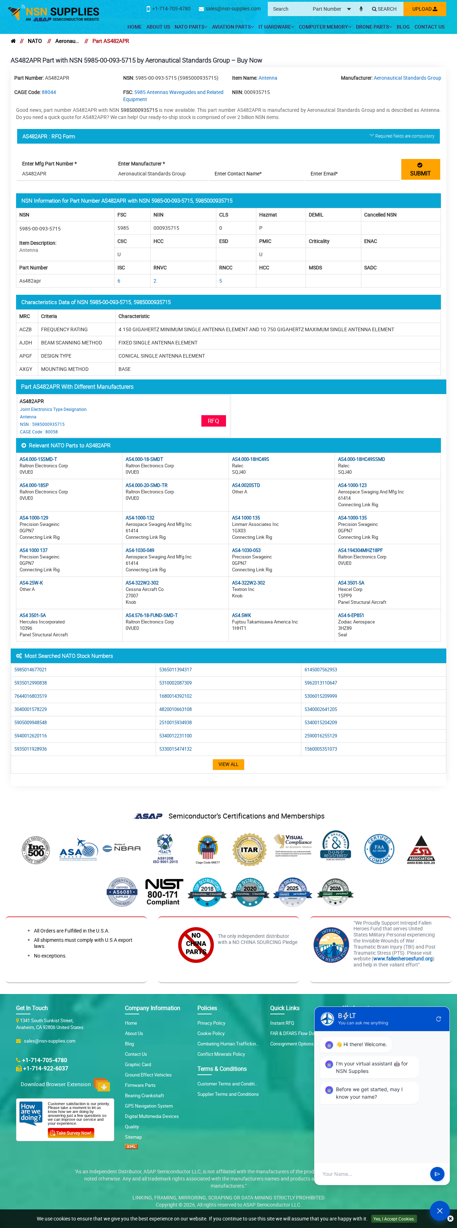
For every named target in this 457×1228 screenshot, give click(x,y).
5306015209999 (321, 696)
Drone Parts (372, 26)
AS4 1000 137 (33, 550)
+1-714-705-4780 (44, 1060)
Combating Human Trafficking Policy (234, 1043)
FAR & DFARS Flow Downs (296, 1033)
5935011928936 (30, 749)
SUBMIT (420, 169)
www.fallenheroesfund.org (403, 958)
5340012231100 (175, 736)
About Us (158, 26)
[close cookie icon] (450, 1219)
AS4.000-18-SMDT (144, 459)
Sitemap (133, 1137)
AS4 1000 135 (246, 518)
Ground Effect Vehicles (148, 1075)
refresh (438, 1019)
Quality (132, 1126)
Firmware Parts (140, 1085)
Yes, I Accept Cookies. (394, 1219)
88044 (49, 92)
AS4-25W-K (31, 583)
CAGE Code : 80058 (39, 431)
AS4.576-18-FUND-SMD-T (152, 615)
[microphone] (361, 8)
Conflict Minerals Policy (221, 1054)
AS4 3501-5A (351, 583)
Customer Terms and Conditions (229, 1083)
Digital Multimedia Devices (152, 1116)
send (437, 1174)
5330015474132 (175, 749)
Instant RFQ (282, 1023)
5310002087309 (175, 683)
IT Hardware (274, 26)
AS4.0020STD (246, 485)
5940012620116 (30, 736)
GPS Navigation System (149, 1106)
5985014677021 (30, 670)
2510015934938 (175, 723)
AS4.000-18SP (34, 485)
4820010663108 (175, 709)
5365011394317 (175, 670)
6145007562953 (321, 670)
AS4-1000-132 (140, 518)
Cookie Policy (211, 1033)
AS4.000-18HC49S (250, 459)
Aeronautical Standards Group (67, 40)
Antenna (267, 77)
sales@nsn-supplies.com (48, 1041)
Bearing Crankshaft (144, 1095)
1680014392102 (175, 696)
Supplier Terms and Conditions (228, 1094)
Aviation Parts (231, 26)
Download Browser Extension (57, 1084)
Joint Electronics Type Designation (53, 409)
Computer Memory (323, 26)
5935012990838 (30, 683)
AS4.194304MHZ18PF (360, 550)
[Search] (384, 9)
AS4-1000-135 (352, 518)
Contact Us (430, 26)
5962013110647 (321, 683)
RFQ (213, 421)
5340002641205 (321, 709)
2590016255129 (321, 736)
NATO (35, 40)
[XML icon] (131, 1147)
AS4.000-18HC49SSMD (361, 459)
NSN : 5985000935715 (42, 424)
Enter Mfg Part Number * (49, 163)
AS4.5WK (241, 615)
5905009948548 (30, 723)
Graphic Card (138, 1064)
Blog (403, 26)
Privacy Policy (211, 1023)
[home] (13, 41)
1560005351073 (321, 749)
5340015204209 (321, 723)
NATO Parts (189, 26)
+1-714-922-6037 (45, 1068)
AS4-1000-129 (34, 518)
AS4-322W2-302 (142, 583)
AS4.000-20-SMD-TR (146, 485)
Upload (422, 8)
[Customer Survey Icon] (71, 1131)
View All (228, 764)
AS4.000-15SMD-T (38, 459)
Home (134, 26)
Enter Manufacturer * (141, 163)
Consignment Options (292, 1043)
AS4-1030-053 (246, 550)
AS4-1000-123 (352, 485)
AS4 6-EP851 (351, 615)
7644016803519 (30, 696)
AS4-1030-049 (140, 550)
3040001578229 (30, 709)
